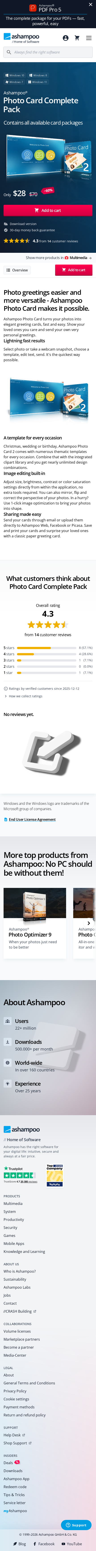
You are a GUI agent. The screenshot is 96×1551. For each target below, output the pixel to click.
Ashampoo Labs (17, 1287)
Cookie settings (16, 1399)
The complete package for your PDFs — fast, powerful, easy (45, 21)
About (9, 1375)
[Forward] (88, 923)
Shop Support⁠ (15, 1443)
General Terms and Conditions (29, 1383)
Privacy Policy (15, 1391)
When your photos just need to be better (33, 944)
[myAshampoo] (65, 38)
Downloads (13, 1470)
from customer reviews (55, 240)
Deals (11, 1462)
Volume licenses (17, 1331)
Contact (10, 1303)
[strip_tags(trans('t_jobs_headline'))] (55, 1175)
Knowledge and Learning (24, 1251)
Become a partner (19, 1347)
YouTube (74, 1543)
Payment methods (19, 1407)
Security (10, 1227)
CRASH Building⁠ (17, 1311)
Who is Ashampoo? (20, 1271)
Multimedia (13, 1203)
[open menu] (88, 38)
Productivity (14, 1219)
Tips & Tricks (14, 1494)
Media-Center (15, 1355)
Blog (22, 1543)
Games (9, 1235)
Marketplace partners (22, 1339)
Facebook (46, 1543)
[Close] (90, 4)
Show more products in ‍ (56, 257)
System (10, 1211)
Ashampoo (15, 1511)
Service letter (15, 1502)
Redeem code (15, 1486)
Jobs (7, 1295)
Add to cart (51, 210)
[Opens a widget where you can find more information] (76, 1525)
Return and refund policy (25, 1415)
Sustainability (15, 1279)
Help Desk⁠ (12, 1435)
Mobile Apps (14, 1243)
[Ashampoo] (21, 1129)
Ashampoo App (16, 1478)
